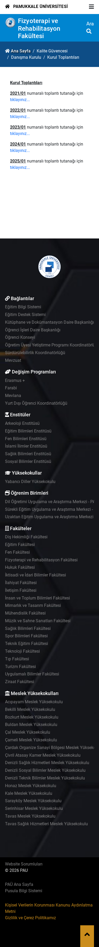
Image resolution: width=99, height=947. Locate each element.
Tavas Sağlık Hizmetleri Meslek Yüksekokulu (46, 823)
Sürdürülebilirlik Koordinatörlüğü (35, 352)
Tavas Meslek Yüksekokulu (30, 816)
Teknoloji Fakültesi (22, 651)
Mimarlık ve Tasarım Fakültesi (33, 605)
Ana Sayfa (21, 50)
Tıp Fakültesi (17, 658)
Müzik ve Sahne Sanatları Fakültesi (37, 620)
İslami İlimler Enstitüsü (26, 446)
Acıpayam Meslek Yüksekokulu (34, 701)
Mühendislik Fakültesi (25, 613)
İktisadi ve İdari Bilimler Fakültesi (35, 575)
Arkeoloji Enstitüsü (22, 423)
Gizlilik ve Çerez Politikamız (30, 917)
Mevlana (13, 395)
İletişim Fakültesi (20, 590)
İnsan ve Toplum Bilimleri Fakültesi (37, 598)
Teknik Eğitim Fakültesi (26, 643)
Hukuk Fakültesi (20, 567)
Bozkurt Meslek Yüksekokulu (31, 717)
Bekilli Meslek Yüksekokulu (30, 709)
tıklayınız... (20, 99)
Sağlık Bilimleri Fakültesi (28, 628)
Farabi (11, 387)
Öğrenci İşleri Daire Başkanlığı (32, 329)
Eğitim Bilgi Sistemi (23, 306)
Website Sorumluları (24, 864)
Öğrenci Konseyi (20, 337)
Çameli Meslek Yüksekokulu (31, 739)
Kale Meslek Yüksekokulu (28, 793)
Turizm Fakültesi (20, 666)
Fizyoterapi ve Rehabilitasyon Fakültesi (39, 28)
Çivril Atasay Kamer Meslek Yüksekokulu (43, 755)
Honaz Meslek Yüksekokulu (30, 785)
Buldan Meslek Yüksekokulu (31, 724)
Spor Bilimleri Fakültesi (26, 635)
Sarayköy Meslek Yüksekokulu (33, 800)
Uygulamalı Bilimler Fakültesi (32, 674)
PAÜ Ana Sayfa (19, 884)
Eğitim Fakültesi (20, 544)
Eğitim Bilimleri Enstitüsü (28, 431)
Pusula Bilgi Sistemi (23, 890)
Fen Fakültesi (17, 552)
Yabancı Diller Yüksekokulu (30, 481)
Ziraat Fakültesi (19, 681)
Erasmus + (15, 380)
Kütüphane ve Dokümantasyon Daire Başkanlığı (49, 322)
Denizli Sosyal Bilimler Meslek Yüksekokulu (45, 770)
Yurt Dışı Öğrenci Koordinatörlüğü (36, 403)
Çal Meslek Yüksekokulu (27, 732)
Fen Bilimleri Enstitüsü (25, 438)
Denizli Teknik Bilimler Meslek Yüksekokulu (45, 778)
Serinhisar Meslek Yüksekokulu (34, 808)
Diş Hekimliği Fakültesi (26, 536)
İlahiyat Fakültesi (21, 582)
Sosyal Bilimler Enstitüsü (28, 461)
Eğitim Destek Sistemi (25, 314)
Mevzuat (13, 360)
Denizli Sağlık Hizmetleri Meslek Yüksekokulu (47, 762)
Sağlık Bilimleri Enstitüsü (28, 453)
